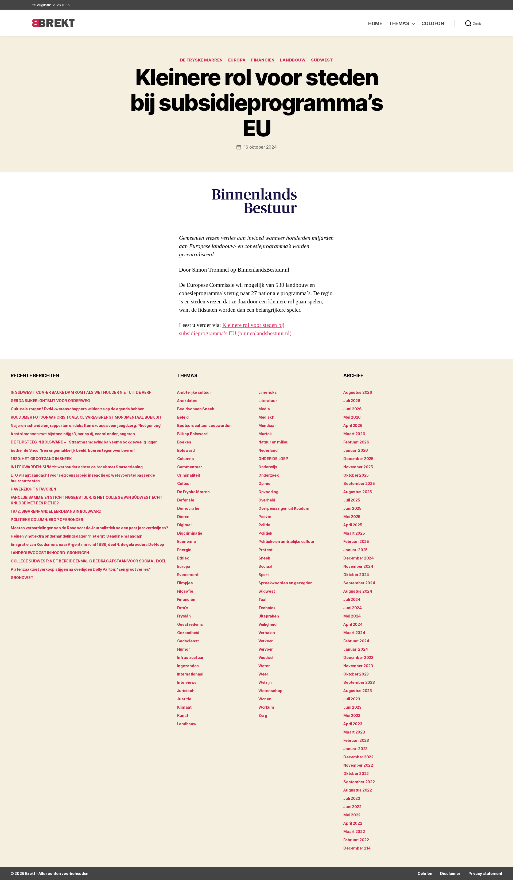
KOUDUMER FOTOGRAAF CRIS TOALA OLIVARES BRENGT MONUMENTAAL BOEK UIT (86, 417)
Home (375, 23)
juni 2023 (352, 707)
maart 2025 (354, 533)
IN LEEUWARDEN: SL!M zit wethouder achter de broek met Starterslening (76, 467)
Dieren (183, 516)
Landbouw (293, 60)
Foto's (182, 607)
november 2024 (358, 566)
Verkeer (265, 641)
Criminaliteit (188, 475)
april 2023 (352, 723)
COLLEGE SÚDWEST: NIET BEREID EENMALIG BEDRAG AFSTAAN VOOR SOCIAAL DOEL (88, 561)
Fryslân (184, 616)
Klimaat (184, 707)
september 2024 (359, 583)
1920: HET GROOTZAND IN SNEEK (41, 458)
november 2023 (358, 665)
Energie (184, 549)
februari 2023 (356, 740)
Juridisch (186, 690)
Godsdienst (188, 641)
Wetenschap (270, 690)
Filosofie (185, 591)
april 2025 (352, 525)
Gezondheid (188, 632)
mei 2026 (352, 417)
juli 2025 (351, 500)
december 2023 (358, 657)
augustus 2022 (357, 790)
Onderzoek (268, 475)
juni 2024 (352, 607)
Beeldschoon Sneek (195, 409)
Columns (185, 458)
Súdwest (322, 60)
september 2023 (359, 682)
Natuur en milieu (273, 442)
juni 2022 (352, 806)
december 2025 (358, 458)
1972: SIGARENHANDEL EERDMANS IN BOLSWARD (56, 511)
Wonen (264, 699)
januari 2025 (355, 549)
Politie (264, 525)
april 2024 (352, 624)
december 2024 (358, 558)
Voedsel (265, 657)
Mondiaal (266, 425)
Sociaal (265, 566)
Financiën (263, 60)
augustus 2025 (357, 491)
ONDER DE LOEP (273, 458)
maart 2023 (354, 732)
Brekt (30, 873)
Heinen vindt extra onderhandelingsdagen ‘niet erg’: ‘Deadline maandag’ (76, 536)
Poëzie (264, 516)
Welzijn (265, 682)
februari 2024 (356, 641)
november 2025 (358, 467)
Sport (263, 574)
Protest (265, 549)
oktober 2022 (356, 773)
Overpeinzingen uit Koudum (283, 508)
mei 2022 (351, 815)
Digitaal (184, 525)
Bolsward (186, 450)
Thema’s (399, 23)
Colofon (432, 23)
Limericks (267, 392)
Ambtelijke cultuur (194, 392)
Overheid (266, 500)
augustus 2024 (357, 591)
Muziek (264, 433)
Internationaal (190, 674)
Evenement (188, 574)
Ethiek (183, 558)
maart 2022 (354, 831)
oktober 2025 (356, 475)
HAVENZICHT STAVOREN (33, 489)
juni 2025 (352, 508)
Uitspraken (268, 616)
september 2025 (359, 483)
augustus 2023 (357, 690)
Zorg (262, 715)
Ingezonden (188, 665)
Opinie (264, 483)
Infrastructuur (190, 657)
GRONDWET (22, 577)
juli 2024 (351, 599)
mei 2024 (352, 616)
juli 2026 (351, 400)
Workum (266, 707)
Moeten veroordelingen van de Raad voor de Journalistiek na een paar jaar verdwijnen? (89, 528)
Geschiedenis (190, 624)
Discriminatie (190, 533)
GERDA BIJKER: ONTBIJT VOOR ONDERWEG (50, 400)
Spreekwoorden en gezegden (285, 583)
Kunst (182, 715)
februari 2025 (356, 541)
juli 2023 (351, 699)
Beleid (183, 417)
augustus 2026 (357, 392)
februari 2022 (356, 839)
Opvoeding (268, 491)
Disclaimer (450, 873)
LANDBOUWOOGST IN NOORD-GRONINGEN (50, 552)
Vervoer (265, 649)
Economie (186, 541)
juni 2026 (352, 409)
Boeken (184, 442)
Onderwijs (267, 467)
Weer (263, 674)
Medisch (266, 417)
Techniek (266, 607)
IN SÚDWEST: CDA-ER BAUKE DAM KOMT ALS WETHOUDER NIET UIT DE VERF (81, 392)
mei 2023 (351, 715)
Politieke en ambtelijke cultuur (286, 541)
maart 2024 (354, 632)
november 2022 (358, 765)
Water (264, 665)
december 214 (357, 848)
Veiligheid (267, 624)
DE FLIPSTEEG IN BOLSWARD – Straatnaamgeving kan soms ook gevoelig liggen (84, 442)
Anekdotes (187, 400)
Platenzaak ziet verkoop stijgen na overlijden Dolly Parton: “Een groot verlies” (80, 569)
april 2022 (352, 823)
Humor (183, 649)
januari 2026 (355, 450)
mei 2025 (351, 516)
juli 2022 (351, 798)
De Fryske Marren (201, 60)
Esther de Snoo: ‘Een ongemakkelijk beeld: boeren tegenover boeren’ (73, 450)
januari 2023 (355, 748)
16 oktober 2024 (260, 147)
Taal (262, 599)
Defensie (185, 500)
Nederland (268, 450)
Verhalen (266, 632)
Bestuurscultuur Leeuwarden (204, 425)
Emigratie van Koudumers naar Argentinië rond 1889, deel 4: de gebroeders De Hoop (87, 544)
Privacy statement (485, 873)
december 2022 (358, 757)
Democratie (188, 508)
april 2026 (352, 425)
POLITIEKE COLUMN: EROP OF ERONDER (47, 519)
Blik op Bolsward (192, 433)
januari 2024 (355, 649)
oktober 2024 (356, 574)
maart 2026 (354, 433)
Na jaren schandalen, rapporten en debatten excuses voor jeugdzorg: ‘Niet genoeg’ (86, 425)
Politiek (265, 533)
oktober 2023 (356, 674)
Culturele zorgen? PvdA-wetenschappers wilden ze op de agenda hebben (78, 409)
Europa (237, 60)
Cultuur (184, 483)
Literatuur (267, 400)
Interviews (187, 682)
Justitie (184, 699)
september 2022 (359, 781)
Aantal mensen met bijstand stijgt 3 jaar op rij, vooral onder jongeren (73, 433)
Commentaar (189, 467)
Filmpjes (185, 583)
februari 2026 (356, 442)
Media (264, 409)
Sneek (264, 558)
